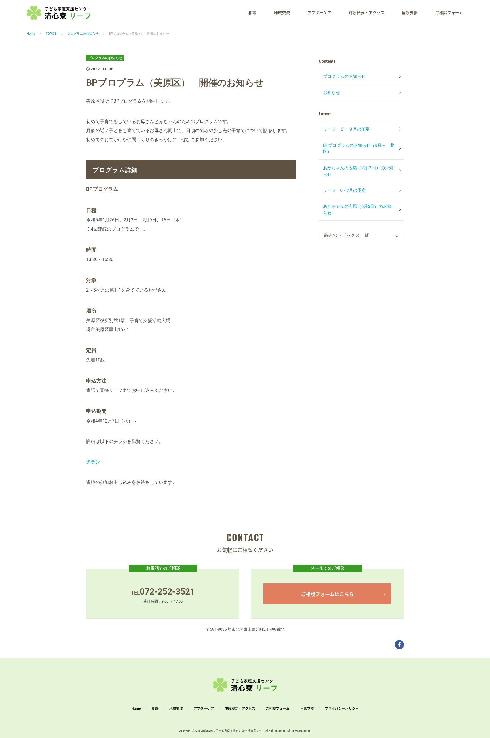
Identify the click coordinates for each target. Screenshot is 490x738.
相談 (252, 12)
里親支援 (410, 12)
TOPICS (51, 33)
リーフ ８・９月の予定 (346, 129)
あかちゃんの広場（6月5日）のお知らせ (357, 210)
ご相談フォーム (449, 12)
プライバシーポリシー (341, 708)
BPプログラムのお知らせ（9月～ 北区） (358, 148)
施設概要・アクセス (367, 12)
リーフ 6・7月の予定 (344, 190)
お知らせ (331, 92)
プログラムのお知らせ (82, 33)
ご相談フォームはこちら (327, 593)
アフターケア (319, 12)
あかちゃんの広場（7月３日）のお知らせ (358, 171)
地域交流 (282, 12)
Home (31, 33)
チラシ (93, 462)
